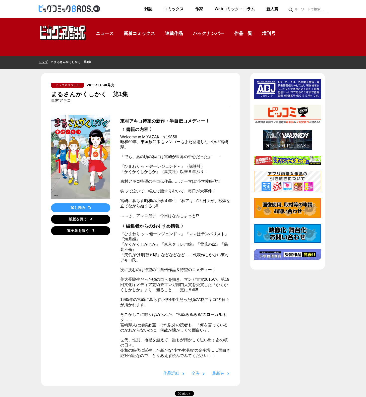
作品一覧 (243, 33)
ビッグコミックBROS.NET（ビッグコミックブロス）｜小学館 (69, 9)
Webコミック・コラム (235, 9)
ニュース (105, 33)
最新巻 (218, 373)
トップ (43, 62)
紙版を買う (79, 219)
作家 (199, 9)
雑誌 (148, 9)
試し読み (79, 208)
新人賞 (272, 9)
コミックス (174, 9)
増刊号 (269, 33)
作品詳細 (171, 373)
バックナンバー (208, 33)
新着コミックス (139, 33)
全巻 (196, 373)
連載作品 (174, 33)
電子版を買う (79, 230)
